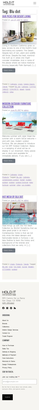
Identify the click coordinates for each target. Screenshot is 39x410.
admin (25, 20)
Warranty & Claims (8, 361)
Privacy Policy (7, 367)
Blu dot (17, 87)
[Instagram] (7, 308)
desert (22, 89)
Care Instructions (7, 358)
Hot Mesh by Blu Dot (12, 197)
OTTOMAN (6, 269)
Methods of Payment (9, 355)
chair (11, 267)
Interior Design (29, 84)
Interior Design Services (10, 330)
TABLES (5, 92)
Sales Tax (5, 348)
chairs (20, 84)
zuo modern (26, 185)
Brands (4, 323)
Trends (4, 87)
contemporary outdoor (10, 180)
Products (5, 177)
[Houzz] (15, 308)
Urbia (11, 92)
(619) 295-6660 (8, 303)
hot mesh (17, 267)
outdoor (12, 182)
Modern (31, 267)
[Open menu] (35, 3)
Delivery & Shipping (9, 352)
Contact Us (6, 333)
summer (12, 185)
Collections (5, 327)
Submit (7, 397)
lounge (24, 267)
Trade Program (7, 336)
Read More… (9, 70)
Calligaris (13, 84)
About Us (5, 320)
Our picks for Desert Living (16, 16)
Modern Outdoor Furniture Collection (16, 105)
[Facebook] (3, 308)
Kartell (27, 89)
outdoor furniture (22, 182)
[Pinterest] (11, 308)
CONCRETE (14, 89)
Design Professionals (9, 364)
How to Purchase (8, 345)
